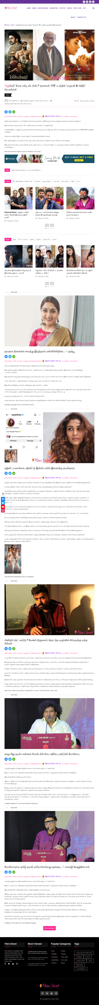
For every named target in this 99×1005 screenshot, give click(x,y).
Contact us (81, 17)
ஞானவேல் (37, 181)
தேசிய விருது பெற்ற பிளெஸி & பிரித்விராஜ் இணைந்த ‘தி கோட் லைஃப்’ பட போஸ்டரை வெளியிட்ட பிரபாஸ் (80, 273)
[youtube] (3, 507)
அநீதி (14, 239)
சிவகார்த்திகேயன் (81, 969)
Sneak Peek (54, 960)
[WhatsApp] (13, 111)
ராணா (78, 181)
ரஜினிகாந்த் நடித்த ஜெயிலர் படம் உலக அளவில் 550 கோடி (26, 170)
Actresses (54, 957)
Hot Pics (53, 963)
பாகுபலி (54, 239)
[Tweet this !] (10, 111)
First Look (77, 8)
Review (63, 951)
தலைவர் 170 (46, 239)
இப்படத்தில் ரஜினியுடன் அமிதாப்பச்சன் (22, 181)
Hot (84, 8)
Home (29, 8)
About (73, 17)
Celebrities (53, 8)
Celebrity (54, 954)
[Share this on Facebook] (6, 111)
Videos (69, 8)
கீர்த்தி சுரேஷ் (79, 965)
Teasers (63, 954)
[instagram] (3, 511)
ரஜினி (72, 181)
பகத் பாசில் (56, 181)
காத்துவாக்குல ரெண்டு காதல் (84, 952)
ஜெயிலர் (32, 239)
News (34, 8)
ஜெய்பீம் (39, 239)
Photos (62, 8)
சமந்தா (90, 961)
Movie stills (64, 957)
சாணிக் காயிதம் (80, 961)
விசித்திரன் (79, 957)
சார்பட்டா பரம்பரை (23, 239)
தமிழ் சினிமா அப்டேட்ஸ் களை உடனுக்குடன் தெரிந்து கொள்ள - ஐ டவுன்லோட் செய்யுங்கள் (41, 116)
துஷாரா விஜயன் (47, 181)
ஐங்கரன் (87, 957)
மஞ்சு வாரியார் (65, 181)
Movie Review (43, 8)
